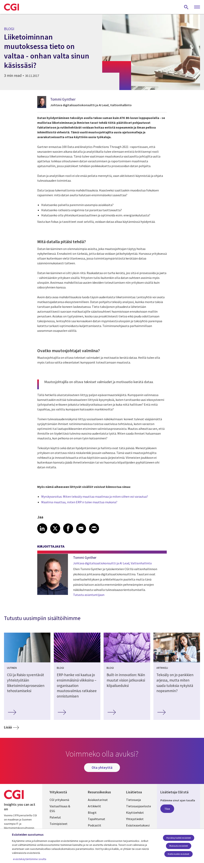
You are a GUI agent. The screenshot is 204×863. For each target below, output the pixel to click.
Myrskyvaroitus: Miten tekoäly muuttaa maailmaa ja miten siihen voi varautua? (94, 496)
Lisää (8, 727)
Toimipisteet (59, 824)
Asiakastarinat (98, 800)
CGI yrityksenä (59, 800)
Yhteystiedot (135, 819)
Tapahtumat (96, 819)
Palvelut (55, 817)
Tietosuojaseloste (138, 806)
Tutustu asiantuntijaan (88, 595)
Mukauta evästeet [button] (178, 845)
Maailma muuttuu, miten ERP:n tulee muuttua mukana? (79, 502)
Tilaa (167, 808)
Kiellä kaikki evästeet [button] (178, 853)
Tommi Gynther (63, 99)
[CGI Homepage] (11, 7)
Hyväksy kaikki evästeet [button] (178, 837)
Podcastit (94, 825)
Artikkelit (94, 806)
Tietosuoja (133, 800)
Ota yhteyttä (102, 767)
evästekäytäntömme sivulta (29, 859)
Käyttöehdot (135, 812)
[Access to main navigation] (197, 7)
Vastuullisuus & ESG (60, 808)
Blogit (92, 812)
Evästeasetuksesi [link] (138, 825)
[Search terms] (186, 7)
